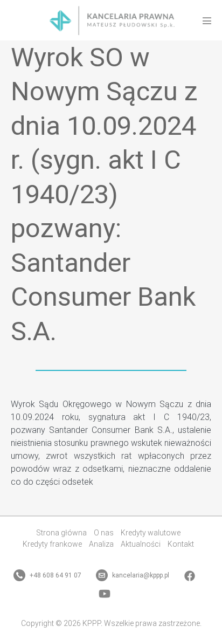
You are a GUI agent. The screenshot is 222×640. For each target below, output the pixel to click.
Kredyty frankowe (52, 544)
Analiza (101, 544)
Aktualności (141, 544)
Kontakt (181, 544)
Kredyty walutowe (151, 532)
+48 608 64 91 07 (54, 575)
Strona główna (61, 532)
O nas (104, 532)
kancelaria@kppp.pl (139, 575)
